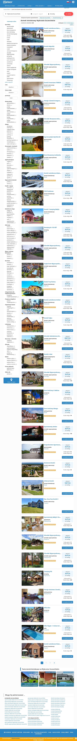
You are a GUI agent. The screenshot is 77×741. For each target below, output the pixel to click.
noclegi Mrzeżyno (55, 725)
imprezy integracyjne (11, 307)
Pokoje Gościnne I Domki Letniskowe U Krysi (58, 589)
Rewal (45, 68)
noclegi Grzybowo (55, 719)
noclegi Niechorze (55, 721)
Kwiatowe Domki (49, 463)
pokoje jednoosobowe (11, 114)
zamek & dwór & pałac (11, 75)
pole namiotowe (11, 60)
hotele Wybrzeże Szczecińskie (12, 712)
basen (9, 226)
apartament (10, 28)
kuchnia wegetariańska (11, 200)
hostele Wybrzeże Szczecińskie (12, 710)
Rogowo (46, 467)
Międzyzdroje (47, 32)
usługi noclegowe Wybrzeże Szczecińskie (38, 710)
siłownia (10, 258)
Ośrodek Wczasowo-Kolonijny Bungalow (56, 119)
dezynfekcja (11, 346)
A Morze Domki (49, 481)
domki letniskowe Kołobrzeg (58, 700)
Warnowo (46, 141)
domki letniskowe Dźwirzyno (58, 703)
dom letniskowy (11, 32)
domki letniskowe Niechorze (35, 725)
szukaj (69, 14)
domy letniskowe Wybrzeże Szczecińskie (15, 703)
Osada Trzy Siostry (50, 282)
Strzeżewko (47, 123)
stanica (9, 65)
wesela (9, 313)
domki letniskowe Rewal (34, 719)
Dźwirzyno (46, 213)
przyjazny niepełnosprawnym (12, 295)
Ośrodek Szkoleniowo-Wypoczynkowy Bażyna (58, 336)
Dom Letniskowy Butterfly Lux (65, 684)
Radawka (46, 448)
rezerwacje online (11, 21)
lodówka (10, 172)
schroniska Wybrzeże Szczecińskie (36, 706)
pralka (9, 181)
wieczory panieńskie (10, 319)
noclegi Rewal (54, 714)
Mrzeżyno (46, 159)
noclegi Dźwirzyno (55, 723)
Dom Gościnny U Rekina (51, 390)
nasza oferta (56, 732)
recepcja (10, 217)
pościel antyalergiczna (11, 301)
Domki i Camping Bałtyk (51, 209)
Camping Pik (48, 571)
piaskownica (11, 278)
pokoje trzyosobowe (11, 117)
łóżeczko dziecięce (10, 272)
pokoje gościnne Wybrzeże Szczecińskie (38, 700)
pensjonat (9, 56)
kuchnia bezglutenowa (11, 193)
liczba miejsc (8, 90)
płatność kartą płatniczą (10, 369)
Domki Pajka (48, 318)
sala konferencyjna (11, 310)
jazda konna (11, 236)
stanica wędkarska (11, 67)
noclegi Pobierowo (55, 716)
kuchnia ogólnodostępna (12, 167)
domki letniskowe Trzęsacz (57, 705)
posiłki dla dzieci (12, 203)
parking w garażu (12, 140)
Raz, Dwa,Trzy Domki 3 (51, 499)
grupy (9, 374)
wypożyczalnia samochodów (11, 221)
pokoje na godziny (10, 211)
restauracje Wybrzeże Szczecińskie (36, 703)
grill (9, 163)
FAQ (32, 732)
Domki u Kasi (48, 354)
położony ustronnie (10, 332)
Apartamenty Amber (50, 427)
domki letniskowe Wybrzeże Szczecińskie (15, 706)
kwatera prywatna (11, 45)
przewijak (10, 284)
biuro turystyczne (11, 30)
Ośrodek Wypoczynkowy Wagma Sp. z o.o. (57, 245)
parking (10, 135)
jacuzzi (9, 254)
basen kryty (11, 228)
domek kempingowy (12, 34)
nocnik (9, 275)
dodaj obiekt (65, 732)
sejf (9, 219)
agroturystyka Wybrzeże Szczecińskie (14, 699)
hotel (8, 39)
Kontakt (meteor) (17, 732)
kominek (10, 165)
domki (9, 105)
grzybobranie (11, 234)
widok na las (11, 362)
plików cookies (15, 738)
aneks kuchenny (12, 148)
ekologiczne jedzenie (10, 190)
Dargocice (46, 539)
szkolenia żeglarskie (10, 341)
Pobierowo (46, 304)
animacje (10, 262)
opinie (71, 24)
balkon (9, 150)
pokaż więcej (8, 82)
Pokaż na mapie (11, 382)
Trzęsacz (46, 503)
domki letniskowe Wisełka (57, 706)
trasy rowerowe (11, 243)
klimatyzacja (11, 151)
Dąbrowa (46, 285)
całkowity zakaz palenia (11, 130)
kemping (9, 41)
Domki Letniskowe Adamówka (54, 173)
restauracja (10, 80)
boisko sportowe (12, 232)
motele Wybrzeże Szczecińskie (12, 720)
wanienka (10, 289)
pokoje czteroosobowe (11, 107)
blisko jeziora (11, 326)
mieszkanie (10, 47)
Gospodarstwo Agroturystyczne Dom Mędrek (58, 445)
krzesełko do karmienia (10, 268)
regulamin (26, 732)
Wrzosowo (46, 104)
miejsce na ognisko (10, 175)
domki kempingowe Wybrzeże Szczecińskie (15, 705)
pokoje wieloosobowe (11, 121)
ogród (9, 177)
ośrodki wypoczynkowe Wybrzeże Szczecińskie (16, 724)
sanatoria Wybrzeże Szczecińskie (36, 705)
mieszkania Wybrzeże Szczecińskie (13, 719)
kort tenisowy (11, 238)
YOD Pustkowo (49, 191)
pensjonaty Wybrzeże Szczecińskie (36, 698)
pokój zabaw (11, 282)
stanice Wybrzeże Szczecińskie (35, 708)
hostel (8, 37)
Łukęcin (46, 394)
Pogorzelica (47, 340)
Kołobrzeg (46, 249)
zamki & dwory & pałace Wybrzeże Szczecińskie (40, 715)
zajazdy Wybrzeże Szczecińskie (35, 713)
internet (10, 133)
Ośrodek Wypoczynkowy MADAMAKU (56, 372)
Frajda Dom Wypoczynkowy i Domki (55, 264)
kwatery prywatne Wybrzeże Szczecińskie (15, 717)
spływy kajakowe (12, 242)
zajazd (8, 73)
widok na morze (12, 364)
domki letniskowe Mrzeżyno (58, 698)
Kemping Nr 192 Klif (50, 227)
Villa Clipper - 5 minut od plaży (53, 626)
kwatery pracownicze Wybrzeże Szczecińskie (16, 715)
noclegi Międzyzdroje (56, 711)
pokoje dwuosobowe (11, 111)
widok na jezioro (12, 360)
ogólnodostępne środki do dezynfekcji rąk (12, 349)
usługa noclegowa (11, 69)
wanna (9, 183)
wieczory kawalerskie (11, 315)
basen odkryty (11, 230)
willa (8, 71)
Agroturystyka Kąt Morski (52, 137)
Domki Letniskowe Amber (52, 300)
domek (8, 36)
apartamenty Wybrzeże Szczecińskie (14, 701)
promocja (7, 95)
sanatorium (10, 62)
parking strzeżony (10, 137)
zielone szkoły (11, 322)
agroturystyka (10, 26)
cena (6, 84)
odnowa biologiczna (12, 51)
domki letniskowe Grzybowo (58, 701)
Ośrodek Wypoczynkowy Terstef (54, 535)
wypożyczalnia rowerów (10, 248)
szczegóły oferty (67, 40)
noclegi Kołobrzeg (55, 709)
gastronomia (10, 78)
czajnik (9, 161)
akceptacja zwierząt (10, 126)
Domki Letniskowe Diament (53, 644)
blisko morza (11, 329)
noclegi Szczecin (55, 718)
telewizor (10, 155)
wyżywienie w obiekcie (10, 205)
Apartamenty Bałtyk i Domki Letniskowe (57, 517)
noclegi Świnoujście (56, 712)
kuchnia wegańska (10, 197)
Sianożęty (46, 376)
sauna (9, 256)
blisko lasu (10, 328)
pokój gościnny (10, 58)
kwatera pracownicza (12, 43)
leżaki (9, 170)
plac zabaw (10, 280)
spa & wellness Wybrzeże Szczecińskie (14, 722)
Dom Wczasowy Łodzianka (52, 155)
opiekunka (10, 277)
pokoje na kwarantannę (11, 353)
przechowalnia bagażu (10, 214)
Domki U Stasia (47, 685)
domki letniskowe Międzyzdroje (36, 723)
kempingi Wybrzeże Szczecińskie (13, 713)
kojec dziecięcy (11, 266)
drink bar (10, 187)
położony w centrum (10, 335)
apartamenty (11, 103)
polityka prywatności (40, 732)
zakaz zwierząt (11, 144)
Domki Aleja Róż (49, 46)
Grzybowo (46, 630)
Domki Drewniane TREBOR (52, 82)
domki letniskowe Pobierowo (35, 721)
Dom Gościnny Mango (51, 408)
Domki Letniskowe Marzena (53, 28)
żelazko (9, 157)
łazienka (10, 153)
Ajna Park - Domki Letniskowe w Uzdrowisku (29, 684)
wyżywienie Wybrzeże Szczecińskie (13, 708)
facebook (8, 732)
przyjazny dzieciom (10, 287)
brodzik (9, 264)
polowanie (10, 240)
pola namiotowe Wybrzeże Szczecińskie (38, 701)
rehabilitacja (11, 142)
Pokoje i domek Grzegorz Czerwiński (55, 101)
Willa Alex (47, 608)
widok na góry (11, 358)
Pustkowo (46, 195)
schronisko (9, 63)
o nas (49, 732)
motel (8, 49)
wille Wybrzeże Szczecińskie (35, 712)
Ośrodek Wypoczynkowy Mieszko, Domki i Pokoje (60, 64)
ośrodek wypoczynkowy (10, 53)
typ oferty (7, 24)
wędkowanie (11, 245)
